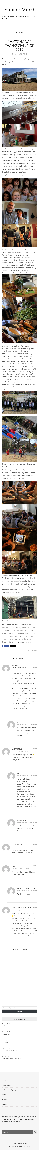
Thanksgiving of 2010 (9, 642)
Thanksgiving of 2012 (9, 633)
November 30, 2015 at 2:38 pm (20, 910)
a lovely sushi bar (23, 379)
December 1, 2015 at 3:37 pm (25, 775)
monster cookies (24, 633)
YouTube (5, 1109)
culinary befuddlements (9, 1050)
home (4, 1080)
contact (4, 1104)
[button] (37, 2)
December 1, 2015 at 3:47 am (20, 847)
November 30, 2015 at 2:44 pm (20, 869)
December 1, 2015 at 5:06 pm (25, 822)
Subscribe (20, 1012)
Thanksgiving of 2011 (17, 636)
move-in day (6, 1034)
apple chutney (26, 642)
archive (4, 1099)
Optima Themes (25, 1146)
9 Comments (32, 651)
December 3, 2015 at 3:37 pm (25, 724)
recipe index (6, 1085)
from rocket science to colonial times (11, 1060)
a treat (12, 630)
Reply (35, 667)
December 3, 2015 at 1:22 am (20, 670)
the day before (21, 628)
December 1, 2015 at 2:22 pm (20, 751)
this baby (5, 1042)
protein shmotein (7, 1026)
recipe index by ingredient (11, 1090)
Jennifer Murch (19, 9)
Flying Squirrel (18, 382)
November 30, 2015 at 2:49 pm (25, 890)
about (4, 1095)
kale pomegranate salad (24, 630)
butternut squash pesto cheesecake (19, 639)
